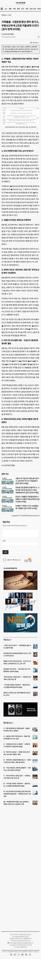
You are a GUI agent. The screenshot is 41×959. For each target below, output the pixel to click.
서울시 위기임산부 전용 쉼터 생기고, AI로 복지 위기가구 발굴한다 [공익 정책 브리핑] (27, 481)
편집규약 (30, 952)
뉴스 (5, 9)
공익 (22, 9)
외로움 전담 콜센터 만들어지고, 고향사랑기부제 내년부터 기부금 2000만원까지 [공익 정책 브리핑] (27, 490)
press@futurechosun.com (23, 941)
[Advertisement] (20, 837)
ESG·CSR (33, 9)
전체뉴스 (4, 15)
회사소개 (4, 952)
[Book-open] (22, 954)
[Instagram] (18, 954)
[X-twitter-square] (11, 954)
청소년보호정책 (23, 952)
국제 (26, 9)
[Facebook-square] (14, 954)
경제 (10, 9)
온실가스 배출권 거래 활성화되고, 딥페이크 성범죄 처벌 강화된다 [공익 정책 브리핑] (27, 499)
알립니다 (36, 952)
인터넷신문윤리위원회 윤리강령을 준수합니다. (21, 943)
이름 (3, 541)
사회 (14, 9)
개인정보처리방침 (13, 952)
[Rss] (30, 954)
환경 (18, 9)
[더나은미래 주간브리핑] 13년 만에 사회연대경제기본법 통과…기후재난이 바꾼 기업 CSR (17, 793)
